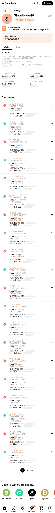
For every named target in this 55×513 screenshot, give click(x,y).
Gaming (17, 11)
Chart (18, 47)
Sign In (49, 3)
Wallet (6, 47)
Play (4, 11)
